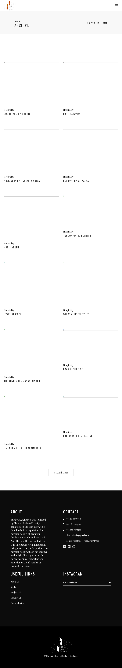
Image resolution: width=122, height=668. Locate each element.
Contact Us (16, 597)
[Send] (111, 582)
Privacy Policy (17, 603)
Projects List (16, 592)
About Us (15, 581)
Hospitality (9, 109)
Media (13, 587)
